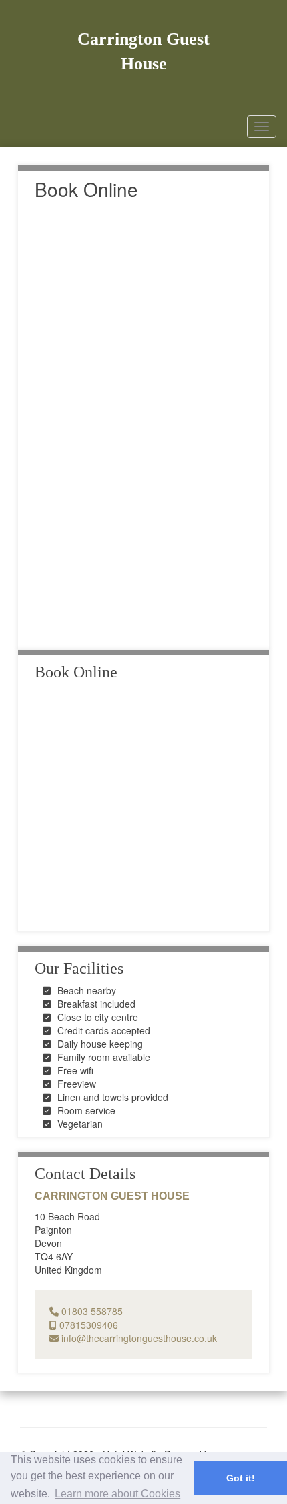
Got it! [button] (240, 1478)
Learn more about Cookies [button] (117, 1493)
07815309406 (87, 1324)
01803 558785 (91, 1311)
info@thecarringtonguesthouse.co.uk (138, 1338)
